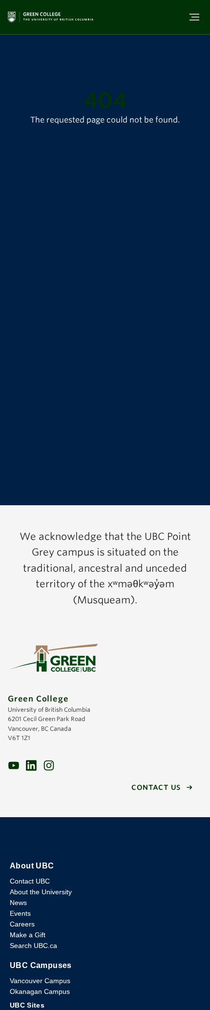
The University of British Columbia (105, 839)
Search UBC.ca (33, 945)
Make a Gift (27, 935)
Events (20, 913)
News (18, 903)
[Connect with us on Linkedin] (31, 764)
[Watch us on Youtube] (14, 764)
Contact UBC (30, 881)
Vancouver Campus (40, 981)
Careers (22, 924)
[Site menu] (191, 17)
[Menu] (194, 17)
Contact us (156, 787)
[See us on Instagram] (49, 764)
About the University (41, 892)
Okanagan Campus (40, 991)
